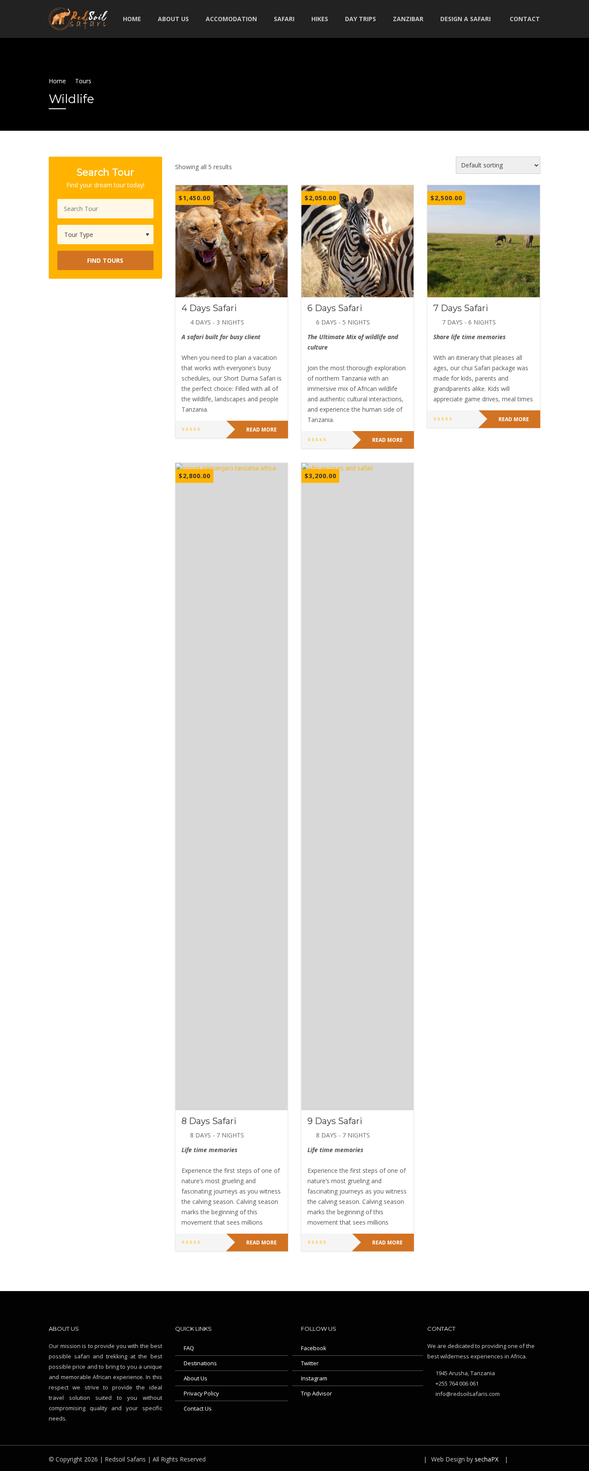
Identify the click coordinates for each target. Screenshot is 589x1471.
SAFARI (284, 19)
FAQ (189, 1348)
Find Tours (105, 260)
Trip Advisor (316, 1393)
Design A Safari (465, 19)
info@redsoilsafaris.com (467, 1394)
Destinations (200, 1363)
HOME (132, 19)
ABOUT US (173, 19)
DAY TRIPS (360, 19)
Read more (261, 429)
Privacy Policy (201, 1393)
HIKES (319, 19)
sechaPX (485, 1459)
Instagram (314, 1378)
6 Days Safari (334, 308)
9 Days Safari (334, 1121)
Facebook (313, 1348)
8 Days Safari (209, 1121)
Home (57, 81)
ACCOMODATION (231, 19)
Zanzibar (408, 19)
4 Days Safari (209, 308)
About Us (195, 1378)
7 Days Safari (460, 308)
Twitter (310, 1363)
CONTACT (525, 19)
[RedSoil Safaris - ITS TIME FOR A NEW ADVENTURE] (81, 17)
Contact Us (198, 1408)
